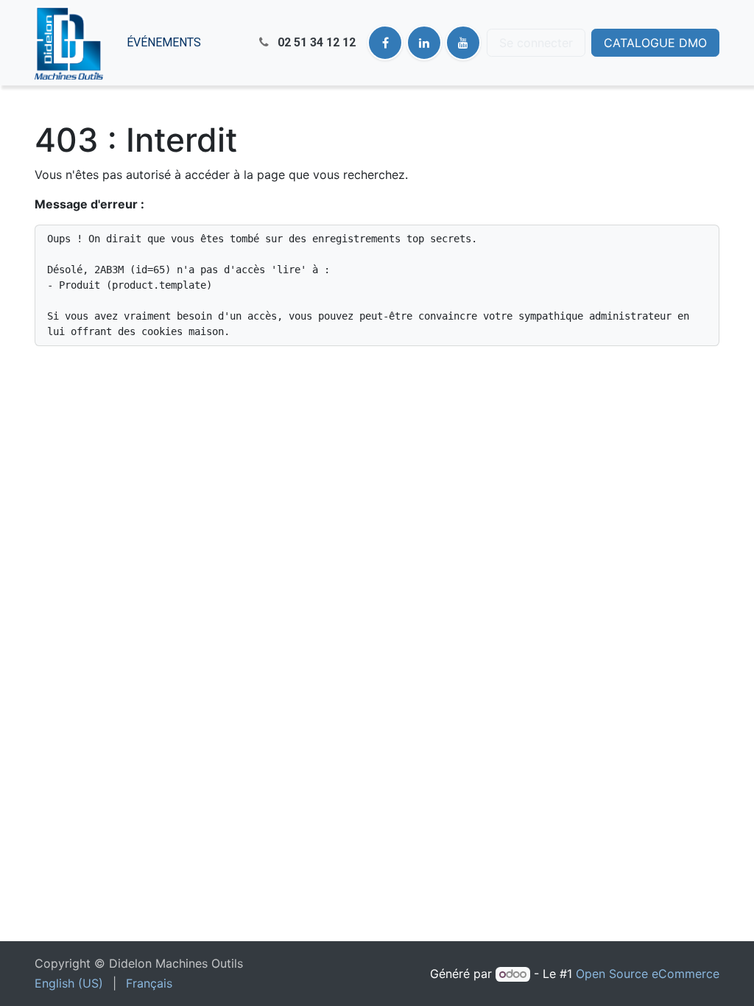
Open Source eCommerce (647, 973)
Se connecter (536, 42)
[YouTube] (463, 42)
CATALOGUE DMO (655, 42)
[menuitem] (164, 42)
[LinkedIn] (424, 42)
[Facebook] (385, 42)
